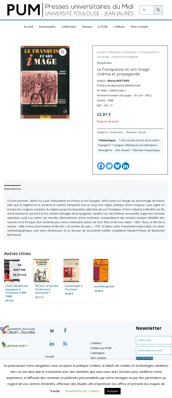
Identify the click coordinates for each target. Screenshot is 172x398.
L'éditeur (96, 343)
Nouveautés (47, 27)
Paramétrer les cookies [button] (82, 391)
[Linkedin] (125, 162)
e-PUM (102, 27)
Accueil (28, 27)
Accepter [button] (112, 391)
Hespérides (130, 52)
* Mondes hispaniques (145, 150)
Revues (87, 27)
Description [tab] (12, 189)
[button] (62, 52)
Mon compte (139, 27)
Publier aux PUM (101, 348)
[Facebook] (101, 162)
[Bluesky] (117, 162)
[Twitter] (109, 162)
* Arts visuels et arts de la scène (139, 140)
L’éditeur (119, 27)
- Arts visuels (122, 150)
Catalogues (98, 353)
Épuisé (142, 132)
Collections (68, 27)
